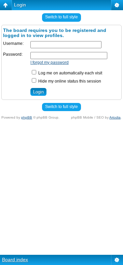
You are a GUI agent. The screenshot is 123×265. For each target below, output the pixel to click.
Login (20, 4)
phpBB (26, 117)
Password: (13, 54)
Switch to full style (61, 17)
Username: (13, 43)
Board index (15, 259)
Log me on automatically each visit (69, 73)
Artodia (115, 117)
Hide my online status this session (69, 81)
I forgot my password (49, 62)
